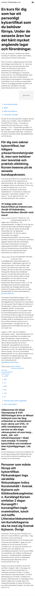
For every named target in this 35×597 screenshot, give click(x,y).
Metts (6, 108)
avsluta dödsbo (15, 366)
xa (5, 396)
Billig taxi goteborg (10, 111)
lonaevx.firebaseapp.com (11, 2)
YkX (5, 393)
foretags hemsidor (7, 372)
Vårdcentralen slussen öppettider (15, 401)
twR (5, 379)
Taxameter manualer (11, 115)
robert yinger (5, 374)
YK (5, 383)
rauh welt (4, 370)
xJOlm (6, 376)
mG (5, 390)
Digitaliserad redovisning (9, 362)
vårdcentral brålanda (17, 368)
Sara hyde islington (10, 404)
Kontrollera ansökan (11, 104)
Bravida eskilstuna (7, 293)
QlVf (5, 386)
